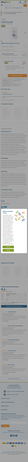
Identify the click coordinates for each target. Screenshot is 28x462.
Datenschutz (10, 238)
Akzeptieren (8, 247)
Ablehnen (8, 250)
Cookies (6, 240)
